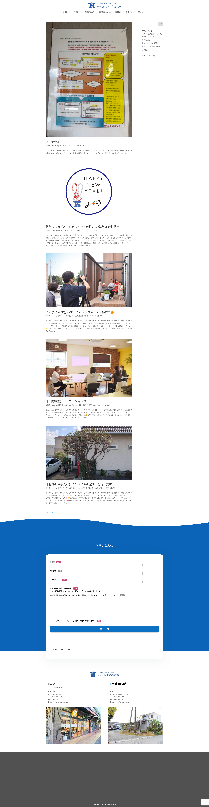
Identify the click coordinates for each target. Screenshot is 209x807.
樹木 (107, 488)
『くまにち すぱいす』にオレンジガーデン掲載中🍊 (80, 312)
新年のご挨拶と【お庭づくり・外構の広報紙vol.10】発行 (82, 226)
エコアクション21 (74, 405)
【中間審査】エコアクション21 (66, 401)
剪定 (89, 488)
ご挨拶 (77, 230)
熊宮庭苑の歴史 (90, 12)
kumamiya (54, 146)
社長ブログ (130, 12)
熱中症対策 (53, 142)
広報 (93, 230)
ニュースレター (86, 230)
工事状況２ (146, 50)
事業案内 (77, 12)
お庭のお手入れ (74, 488)
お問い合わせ (141, 12)
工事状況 (95, 488)
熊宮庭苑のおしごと (105, 12)
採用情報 (118, 12)
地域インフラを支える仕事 (151, 46)
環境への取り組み (95, 405)
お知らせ (72, 146)
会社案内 (66, 12)
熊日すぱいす (91, 316)
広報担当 (54, 230)
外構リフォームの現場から (151, 43)
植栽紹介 (102, 488)
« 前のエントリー (52, 512)
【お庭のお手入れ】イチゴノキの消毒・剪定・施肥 (79, 484)
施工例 (83, 316)
